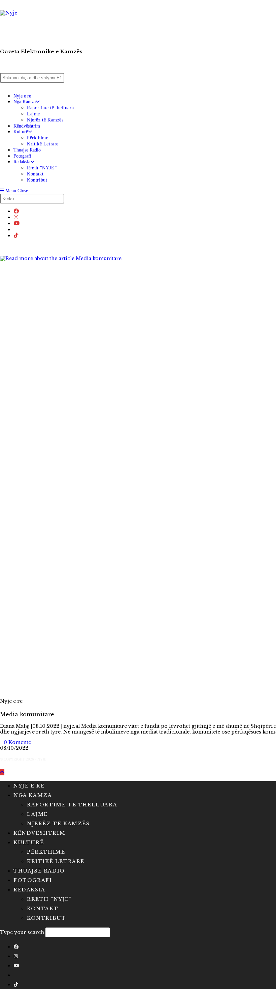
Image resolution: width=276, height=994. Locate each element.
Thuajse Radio (39, 871)
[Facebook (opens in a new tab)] (16, 211)
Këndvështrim (39, 833)
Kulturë (28, 842)
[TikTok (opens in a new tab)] (16, 235)
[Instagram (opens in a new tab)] (16, 217)
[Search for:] (31, 190)
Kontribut (46, 918)
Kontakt (42, 909)
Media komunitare (27, 714)
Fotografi (32, 880)
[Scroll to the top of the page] (2, 772)
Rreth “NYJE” (49, 899)
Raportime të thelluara (72, 805)
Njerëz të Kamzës (58, 824)
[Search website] (2, 246)
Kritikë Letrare (55, 861)
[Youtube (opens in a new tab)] (17, 223)
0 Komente (17, 742)
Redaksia (29, 890)
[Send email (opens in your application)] (16, 229)
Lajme (37, 814)
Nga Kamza (32, 795)
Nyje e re (11, 701)
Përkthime (46, 852)
